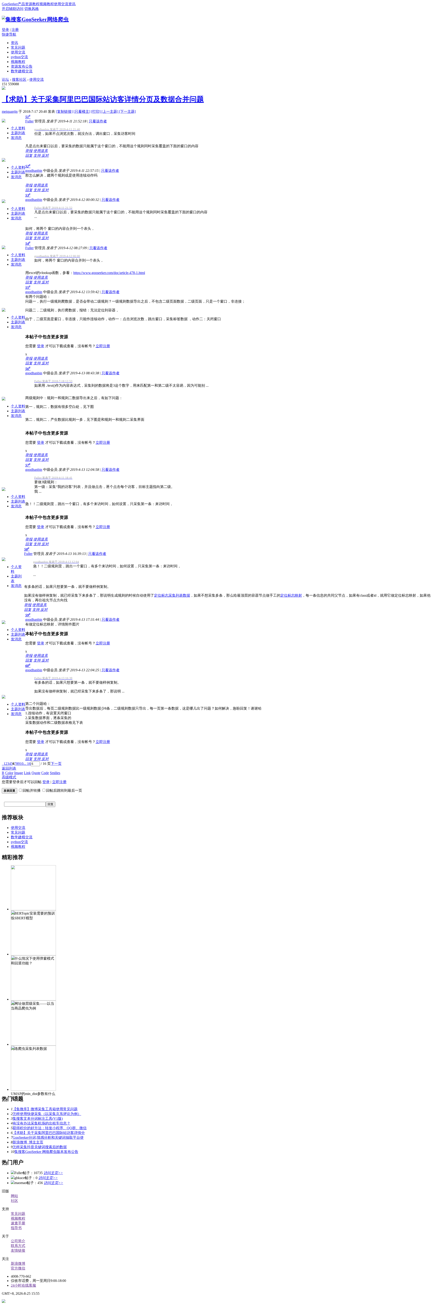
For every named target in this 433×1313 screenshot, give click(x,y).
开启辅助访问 (12, 9)
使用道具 (40, 151)
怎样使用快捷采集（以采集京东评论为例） (47, 1114)
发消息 (16, 138)
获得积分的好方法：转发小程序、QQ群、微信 (50, 1128)
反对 (45, 155)
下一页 (56, 764)
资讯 (72, 4)
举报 (28, 151)
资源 (28, 4)
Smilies (55, 773)
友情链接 (18, 1250)
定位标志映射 (291, 595)
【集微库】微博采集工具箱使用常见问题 (45, 1109)
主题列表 (18, 133)
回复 (28, 155)
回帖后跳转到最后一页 (64, 790)
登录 (5, 30)
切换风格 (31, 9)
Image (18, 773)
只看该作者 (98, 121)
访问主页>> (53, 1173)
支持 (37, 155)
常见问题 (18, 47)
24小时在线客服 (23, 1285)
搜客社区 (19, 79)
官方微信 (18, 1268)
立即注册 (103, 346)
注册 (15, 30)
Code (45, 773)
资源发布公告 (21, 66)
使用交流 (61, 4)
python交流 (19, 57)
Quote (36, 773)
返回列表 (9, 768)
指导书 (16, 1228)
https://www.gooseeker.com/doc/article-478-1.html (109, 273)
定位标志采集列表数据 (172, 595)
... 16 (27, 764)
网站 (14, 1196)
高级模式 (9, 777)
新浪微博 (18, 1263)
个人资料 (18, 128)
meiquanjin (10, 111)
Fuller (29, 121)
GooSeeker (10, 4)
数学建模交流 (21, 71)
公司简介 (18, 1241)
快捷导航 (9, 34)
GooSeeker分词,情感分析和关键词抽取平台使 (48, 1137)
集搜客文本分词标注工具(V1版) (38, 1118)
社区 (14, 1201)
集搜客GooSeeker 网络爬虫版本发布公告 (46, 1152)
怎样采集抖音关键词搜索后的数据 (40, 1147)
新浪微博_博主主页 (28, 1142)
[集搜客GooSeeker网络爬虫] (35, 19)
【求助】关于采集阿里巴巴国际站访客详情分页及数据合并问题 (103, 99)
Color (9, 773)
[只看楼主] (82, 111)
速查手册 (18, 1223)
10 (21, 764)
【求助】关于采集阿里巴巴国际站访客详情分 (49, 1133)
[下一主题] (127, 111)
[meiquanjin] (3, 88)
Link (27, 773)
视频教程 (46, 4)
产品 (21, 4)
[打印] (96, 111)
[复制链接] (64, 111)
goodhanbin (33, 170)
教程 (35, 4)
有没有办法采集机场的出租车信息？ (41, 1123)
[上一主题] (110, 111)
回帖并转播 (32, 790)
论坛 (5, 79)
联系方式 (18, 1246)
